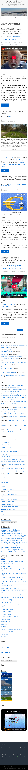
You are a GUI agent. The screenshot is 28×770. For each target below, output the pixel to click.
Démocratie (11, 265)
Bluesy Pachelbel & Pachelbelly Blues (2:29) (12, 597)
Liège (2, 540)
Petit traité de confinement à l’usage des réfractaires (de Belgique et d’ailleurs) (14, 164)
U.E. (11, 549)
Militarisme (7, 540)
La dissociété (4, 482)
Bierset (21, 530)
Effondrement (16, 36)
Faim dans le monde (7, 537)
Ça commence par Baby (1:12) (8, 631)
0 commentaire (14, 44)
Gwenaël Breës (19, 159)
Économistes (21, 551)
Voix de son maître (9, 551)
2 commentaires (12, 121)
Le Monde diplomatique (7, 504)
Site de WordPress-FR (6, 652)
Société (4, 549)
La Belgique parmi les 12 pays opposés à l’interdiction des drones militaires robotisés (13, 403)
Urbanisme (15, 549)
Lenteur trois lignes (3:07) (7, 585)
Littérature (25, 538)
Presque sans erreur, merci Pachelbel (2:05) (12, 595)
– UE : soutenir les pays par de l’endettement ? (14, 178)
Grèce (6, 538)
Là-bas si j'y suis (5, 499)
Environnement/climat (6, 38)
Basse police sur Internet (7, 480)
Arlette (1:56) (4, 624)
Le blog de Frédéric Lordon (8, 501)
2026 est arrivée (5, 354)
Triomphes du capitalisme (19, 184)
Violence (21, 549)
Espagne (21, 535)
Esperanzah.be (5, 306)
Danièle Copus (4, 454)
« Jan (2, 762)
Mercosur (21, 271)
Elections (10, 535)
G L (3, 36)
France (19, 120)
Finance (16, 189)
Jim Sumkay (4, 514)
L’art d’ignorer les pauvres (7, 489)
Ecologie (13, 533)
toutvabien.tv (16, 303)
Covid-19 (10, 36)
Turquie (8, 549)
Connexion (3, 645)
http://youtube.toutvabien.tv (8, 304)
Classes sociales (7, 532)
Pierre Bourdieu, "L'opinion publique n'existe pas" (13, 468)
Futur (3, 538)
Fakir (2, 496)
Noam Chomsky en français (8, 509)
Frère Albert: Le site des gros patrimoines (11, 459)
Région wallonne (7, 546)
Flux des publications (6, 647)
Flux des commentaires (7, 650)
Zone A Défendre (11, 473)
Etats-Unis (21, 42)
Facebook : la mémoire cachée (9, 494)
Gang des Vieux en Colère (7, 440)
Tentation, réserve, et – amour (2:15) (10, 588)
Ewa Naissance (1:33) (6, 600)
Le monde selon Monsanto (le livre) (10, 506)
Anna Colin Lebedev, (13, 375)
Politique (17, 544)
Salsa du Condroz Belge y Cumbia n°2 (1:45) (12, 561)
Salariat (14, 546)
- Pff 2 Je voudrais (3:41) (7, 609)
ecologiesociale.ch (5, 442)
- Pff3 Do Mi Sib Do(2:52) (7, 611)
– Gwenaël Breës (12, 112)
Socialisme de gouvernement (12, 548)
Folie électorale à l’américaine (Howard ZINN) (12, 471)
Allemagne (4, 530)
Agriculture (15, 271)
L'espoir (8, 491)
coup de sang (9, 157)
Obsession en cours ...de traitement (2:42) (11, 629)
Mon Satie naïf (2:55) (6, 614)
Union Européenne (11, 39)
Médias (12, 542)
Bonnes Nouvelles (5, 456)
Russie (2, 546)
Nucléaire (14, 38)
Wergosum (5, 425)
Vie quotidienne (20, 268)
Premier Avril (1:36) (5, 621)
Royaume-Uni (24, 544)
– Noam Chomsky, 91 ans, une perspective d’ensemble (11, 31)
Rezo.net (3, 511)
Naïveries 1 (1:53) (5, 566)
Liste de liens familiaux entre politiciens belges (12, 461)
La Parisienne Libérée (6, 445)
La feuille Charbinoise (6, 447)
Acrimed (3, 477)
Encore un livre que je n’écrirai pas (15, 420)
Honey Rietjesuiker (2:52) (7, 564)
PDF (13, 544)
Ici (1, 215)
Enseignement (16, 535)
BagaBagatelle (4, 634)
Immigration (11, 538)
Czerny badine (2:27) (6, 602)
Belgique (12, 120)
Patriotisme (4, 544)
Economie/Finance (19, 265)
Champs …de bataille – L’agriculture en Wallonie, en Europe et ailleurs (14, 260)
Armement (13, 42)
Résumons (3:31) (5, 626)
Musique (8, 542)
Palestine (24, 542)
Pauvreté (9, 544)
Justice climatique (18, 538)
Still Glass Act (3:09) (6, 619)
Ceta (19, 271)
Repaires (15, 499)
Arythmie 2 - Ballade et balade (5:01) (10, 616)
